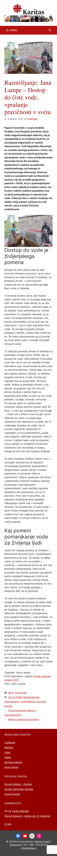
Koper (7, 757)
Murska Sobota (13, 762)
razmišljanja (28, 701)
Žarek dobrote (20, 811)
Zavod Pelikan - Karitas (18, 784)
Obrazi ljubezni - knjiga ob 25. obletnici (27, 816)
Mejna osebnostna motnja (23, 719)
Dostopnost (16, 844)
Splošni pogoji (42, 841)
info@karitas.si (28, 848)
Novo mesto (11, 767)
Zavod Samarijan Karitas (18, 789)
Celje (7, 752)
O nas (7, 824)
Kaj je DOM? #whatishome (23, 697)
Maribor (8, 747)
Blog (10, 692)
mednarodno (11, 701)
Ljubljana (9, 742)
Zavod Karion (12, 794)
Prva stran (21, 692)
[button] (50, 30)
